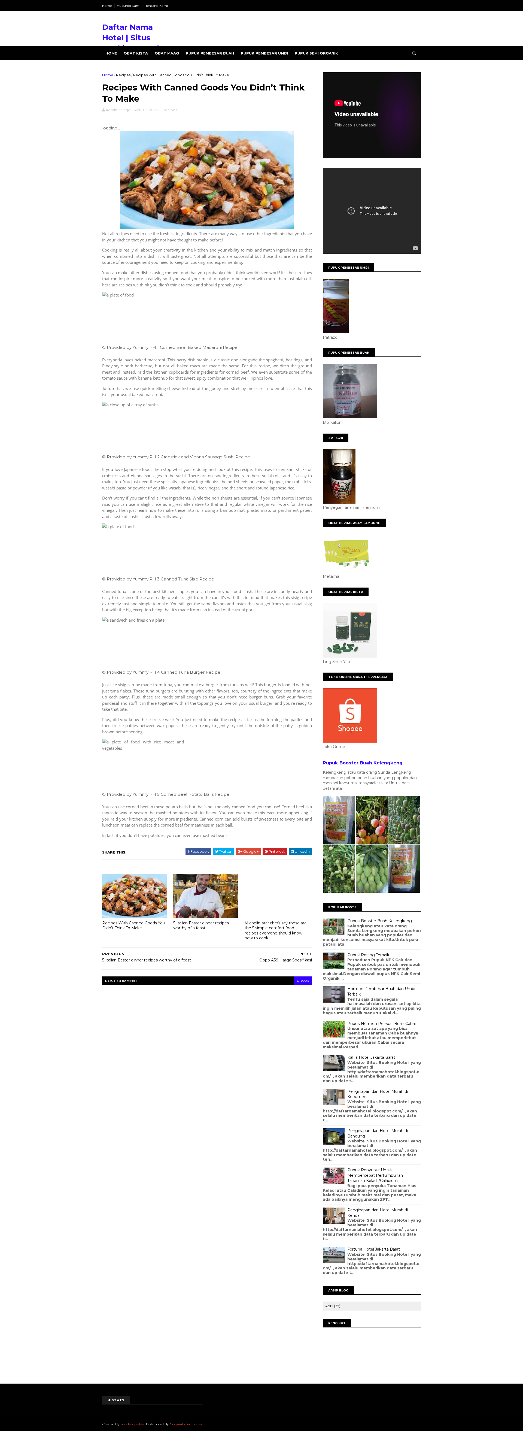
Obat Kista (136, 53)
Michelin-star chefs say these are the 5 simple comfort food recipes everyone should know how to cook (276, 931)
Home (107, 6)
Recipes (123, 75)
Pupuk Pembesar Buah (210, 53)
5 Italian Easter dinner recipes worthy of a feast (201, 926)
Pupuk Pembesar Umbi (264, 53)
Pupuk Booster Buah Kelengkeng (363, 763)
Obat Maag (167, 53)
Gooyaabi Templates (186, 1424)
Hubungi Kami (128, 6)
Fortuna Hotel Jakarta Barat (373, 1249)
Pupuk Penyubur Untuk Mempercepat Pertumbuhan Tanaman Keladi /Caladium (375, 1175)
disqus (303, 980)
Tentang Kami (156, 6)
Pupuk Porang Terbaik (368, 954)
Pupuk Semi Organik (316, 53)
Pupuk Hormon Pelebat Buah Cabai (381, 1023)
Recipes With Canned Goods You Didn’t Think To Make (133, 926)
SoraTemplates (132, 1424)
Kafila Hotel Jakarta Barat (371, 1057)
